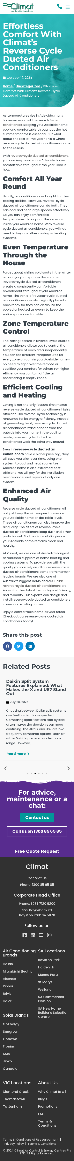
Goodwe (10, 1039)
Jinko (7, 1061)
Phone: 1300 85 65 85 (37, 884)
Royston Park (49, 960)
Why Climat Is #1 (52, 1092)
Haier (7, 1001)
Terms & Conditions (47, 1123)
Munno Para (48, 975)
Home (8, 86)
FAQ (41, 1114)
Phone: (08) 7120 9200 (37, 903)
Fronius (9, 1046)
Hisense (9, 979)
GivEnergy (11, 1024)
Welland (45, 990)
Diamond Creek (16, 1092)
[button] (67, 7)
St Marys (45, 982)
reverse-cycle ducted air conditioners (39, 155)
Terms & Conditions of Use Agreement (31, 1140)
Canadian (11, 1069)
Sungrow (10, 1032)
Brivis (7, 994)
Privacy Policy (14, 1144)
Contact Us (37, 878)
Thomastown (14, 1099)
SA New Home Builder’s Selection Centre (53, 1013)
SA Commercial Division (51, 999)
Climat (37, 866)
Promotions (47, 1107)
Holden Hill (46, 967)
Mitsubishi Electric (18, 971)
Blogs (42, 1099)
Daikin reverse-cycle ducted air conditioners (33, 583)
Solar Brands (16, 1015)
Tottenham (12, 1107)
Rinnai (8, 986)
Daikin (8, 964)
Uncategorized (28, 86)
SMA (6, 1054)
